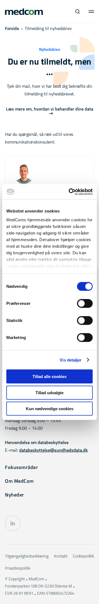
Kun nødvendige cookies (49, 408)
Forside (12, 29)
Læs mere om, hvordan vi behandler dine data (49, 109)
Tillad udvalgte (49, 392)
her (76, 265)
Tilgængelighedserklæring (26, 557)
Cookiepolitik (83, 557)
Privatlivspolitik (17, 569)
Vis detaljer (70, 359)
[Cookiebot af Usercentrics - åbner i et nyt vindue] (70, 191)
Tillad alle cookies (49, 376)
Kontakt (60, 557)
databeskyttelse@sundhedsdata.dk (53, 450)
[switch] (85, 303)
